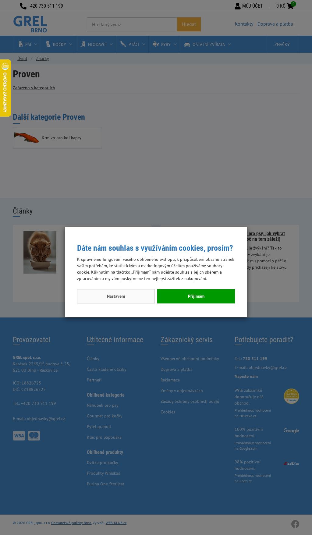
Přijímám (196, 296)
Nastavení (116, 296)
